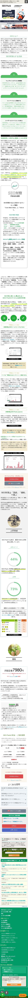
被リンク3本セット (11, 432)
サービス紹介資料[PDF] (6, 928)
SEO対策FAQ (4, 922)
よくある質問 (4, 920)
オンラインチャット (11, 726)
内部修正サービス (18, 365)
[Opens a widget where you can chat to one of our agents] (23, 995)
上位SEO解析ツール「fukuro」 (7, 939)
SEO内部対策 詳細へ (14, 359)
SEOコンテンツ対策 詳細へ (14, 405)
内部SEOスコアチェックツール (8, 935)
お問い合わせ (14, 830)
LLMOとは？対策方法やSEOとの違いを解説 (12, 884)
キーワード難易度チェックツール (8, 933)
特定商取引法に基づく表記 (7, 960)
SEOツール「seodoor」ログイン (10, 974)
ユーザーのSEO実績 (5, 915)
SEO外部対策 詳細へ (14, 425)
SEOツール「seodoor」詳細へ (14, 453)
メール (17, 780)
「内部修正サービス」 (8, 971)
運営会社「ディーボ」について (8, 956)
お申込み (14, 825)
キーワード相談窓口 (5, 924)
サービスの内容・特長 (6, 911)
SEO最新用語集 (4, 952)
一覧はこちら (22, 860)
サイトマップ (4, 962)
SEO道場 (3, 954)
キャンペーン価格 (13, 676)
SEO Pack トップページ (6, 909)
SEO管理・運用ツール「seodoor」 (8, 942)
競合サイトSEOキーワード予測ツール (9, 937)
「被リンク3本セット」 (8, 969)
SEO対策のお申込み (14, 479)
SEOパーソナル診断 (14, 483)
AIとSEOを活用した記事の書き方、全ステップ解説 (14, 892)
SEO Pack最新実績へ (14, 634)
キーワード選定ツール (8, 615)
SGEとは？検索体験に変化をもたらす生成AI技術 (13, 900)
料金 (2, 913)
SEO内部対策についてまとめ (7, 949)
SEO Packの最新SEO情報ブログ (8, 947)
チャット (17, 487)
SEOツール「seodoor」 (9, 339)
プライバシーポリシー (6, 958)
